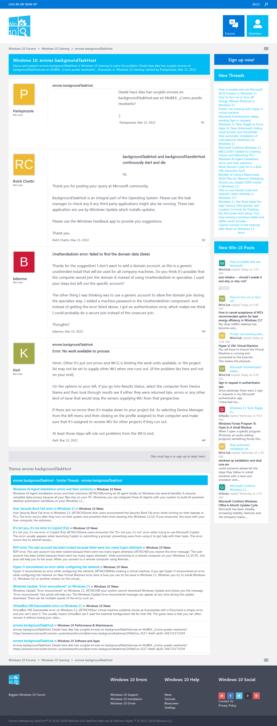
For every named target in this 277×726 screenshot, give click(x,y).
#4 (204, 440)
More (241, 232)
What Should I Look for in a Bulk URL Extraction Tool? (240, 169)
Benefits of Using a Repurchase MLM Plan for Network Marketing (241, 176)
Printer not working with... (247, 334)
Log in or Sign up (23, 4)
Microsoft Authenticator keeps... (245, 369)
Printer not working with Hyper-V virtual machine (241, 111)
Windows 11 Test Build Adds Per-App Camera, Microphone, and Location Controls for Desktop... (240, 205)
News (168, 695)
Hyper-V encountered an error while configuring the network (56, 567)
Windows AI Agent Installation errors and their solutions (53, 489)
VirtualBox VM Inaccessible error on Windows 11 (47, 605)
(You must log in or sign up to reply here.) (178, 456)
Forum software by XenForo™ (47, 721)
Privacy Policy (227, 705)
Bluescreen (171, 703)
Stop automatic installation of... (240, 447)
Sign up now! (241, 59)
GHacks (224, 416)
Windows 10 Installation (126, 699)
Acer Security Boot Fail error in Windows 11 (44, 508)
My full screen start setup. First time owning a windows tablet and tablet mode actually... (241, 217)
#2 (204, 240)
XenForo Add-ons (97, 721)
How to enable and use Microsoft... (245, 263)
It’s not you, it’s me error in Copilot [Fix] (41, 528)
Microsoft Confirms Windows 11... (242, 488)
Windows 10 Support (124, 695)
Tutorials (169, 699)
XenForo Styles (123, 721)
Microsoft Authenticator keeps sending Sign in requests (239, 118)
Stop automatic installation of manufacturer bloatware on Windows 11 (238, 140)
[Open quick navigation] (266, 48)
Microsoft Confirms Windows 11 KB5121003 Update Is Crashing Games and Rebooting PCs (240, 151)
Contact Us (226, 701)
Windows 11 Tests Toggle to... (246, 410)
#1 (203, 122)
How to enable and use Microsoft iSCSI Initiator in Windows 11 (241, 91)
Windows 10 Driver (123, 703)
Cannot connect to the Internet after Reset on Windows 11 (239, 227)
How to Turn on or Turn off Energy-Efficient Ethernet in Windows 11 (236, 101)
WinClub (224, 269)
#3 (204, 331)
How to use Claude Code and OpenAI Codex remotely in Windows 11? (238, 194)
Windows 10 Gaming (130, 69)
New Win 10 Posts (236, 247)
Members (255, 33)
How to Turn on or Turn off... (245, 299)
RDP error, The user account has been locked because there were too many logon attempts (77, 547)
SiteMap (169, 707)
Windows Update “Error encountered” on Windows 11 (51, 586)
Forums (230, 33)
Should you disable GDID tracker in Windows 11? (240, 184)
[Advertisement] (84, 116)
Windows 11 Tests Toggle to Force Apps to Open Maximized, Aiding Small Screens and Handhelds (241, 128)
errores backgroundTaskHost (33, 625)
